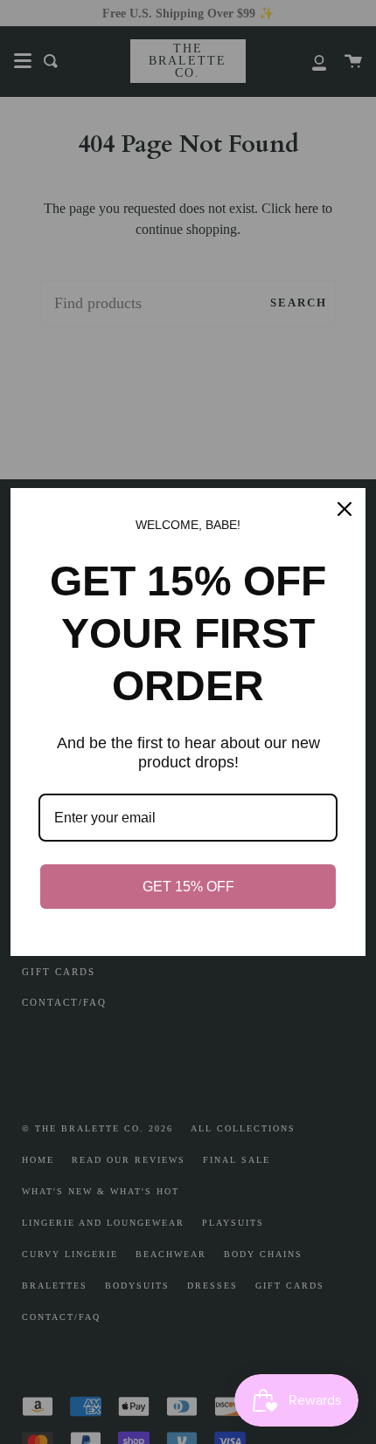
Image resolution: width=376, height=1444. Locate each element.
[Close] (345, 509)
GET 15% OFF (188, 886)
